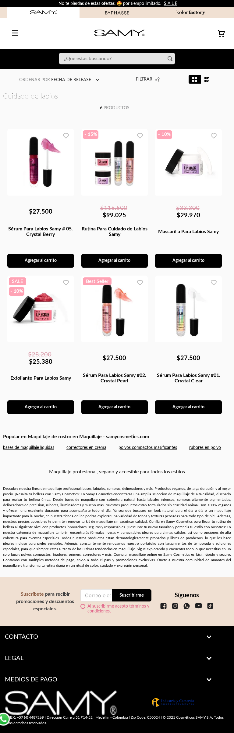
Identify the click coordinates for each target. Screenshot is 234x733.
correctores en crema (86, 448)
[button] (117, 637)
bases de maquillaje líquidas (28, 448)
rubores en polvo (205, 448)
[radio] (195, 79)
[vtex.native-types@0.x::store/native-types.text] (163, 612)
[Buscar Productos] (171, 58)
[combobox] (117, 58)
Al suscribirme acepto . (118, 608)
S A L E (170, 4)
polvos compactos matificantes (148, 448)
